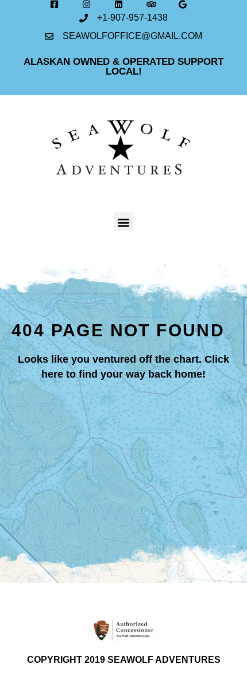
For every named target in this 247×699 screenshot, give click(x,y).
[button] (123, 221)
